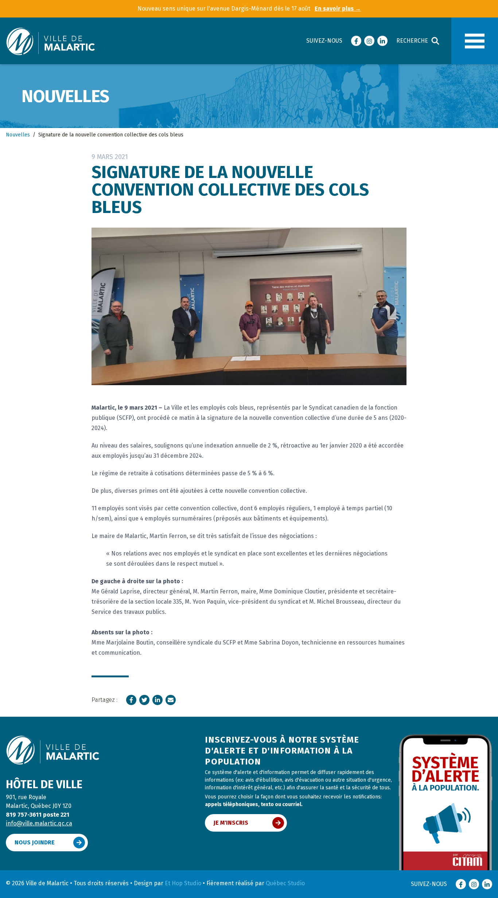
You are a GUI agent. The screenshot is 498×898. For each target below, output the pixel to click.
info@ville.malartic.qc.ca (39, 823)
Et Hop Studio (183, 883)
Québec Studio (285, 883)
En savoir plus (338, 8)
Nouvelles (18, 135)
